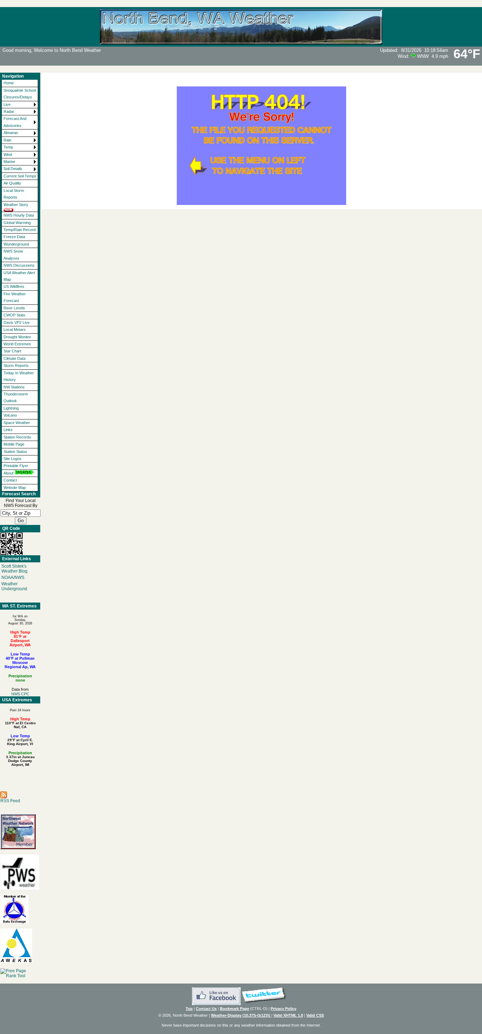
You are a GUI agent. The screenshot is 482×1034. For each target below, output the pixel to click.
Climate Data (14, 358)
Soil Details (13, 169)
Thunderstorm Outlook (16, 397)
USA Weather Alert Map (19, 276)
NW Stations (14, 387)
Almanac (11, 133)
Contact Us (206, 1008)
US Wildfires (14, 286)
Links (8, 430)
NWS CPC (20, 694)
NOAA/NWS (12, 577)
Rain (7, 140)
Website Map (15, 487)
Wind (8, 154)
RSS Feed (10, 800)
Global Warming (17, 222)
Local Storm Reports (14, 193)
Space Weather (17, 423)
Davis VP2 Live (17, 322)
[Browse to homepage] (241, 41)
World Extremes (17, 344)
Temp (8, 147)
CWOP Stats (14, 315)
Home (9, 83)
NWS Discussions (19, 265)
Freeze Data (14, 237)
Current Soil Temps (20, 176)
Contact (10, 480)
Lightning (11, 408)
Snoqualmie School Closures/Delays (20, 93)
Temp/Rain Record (20, 230)
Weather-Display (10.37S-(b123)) (241, 1015)
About (8, 473)
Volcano (10, 415)
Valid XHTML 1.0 (288, 1015)
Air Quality (12, 183)
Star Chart (12, 351)
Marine (9, 161)
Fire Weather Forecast (15, 297)
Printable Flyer (16, 466)
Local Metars (15, 329)
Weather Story (16, 204)
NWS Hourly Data (19, 215)
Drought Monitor (17, 337)
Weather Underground (14, 586)
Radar (9, 111)
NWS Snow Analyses (13, 254)
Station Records (17, 437)
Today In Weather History (19, 376)
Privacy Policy (283, 1008)
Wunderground (16, 244)
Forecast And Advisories (15, 121)
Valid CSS (315, 1015)
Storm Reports (16, 365)
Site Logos (13, 458)
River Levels (14, 308)
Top (189, 1008)
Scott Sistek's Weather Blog (14, 569)
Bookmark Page (234, 1008)
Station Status (15, 451)
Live (7, 104)
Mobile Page (14, 444)
